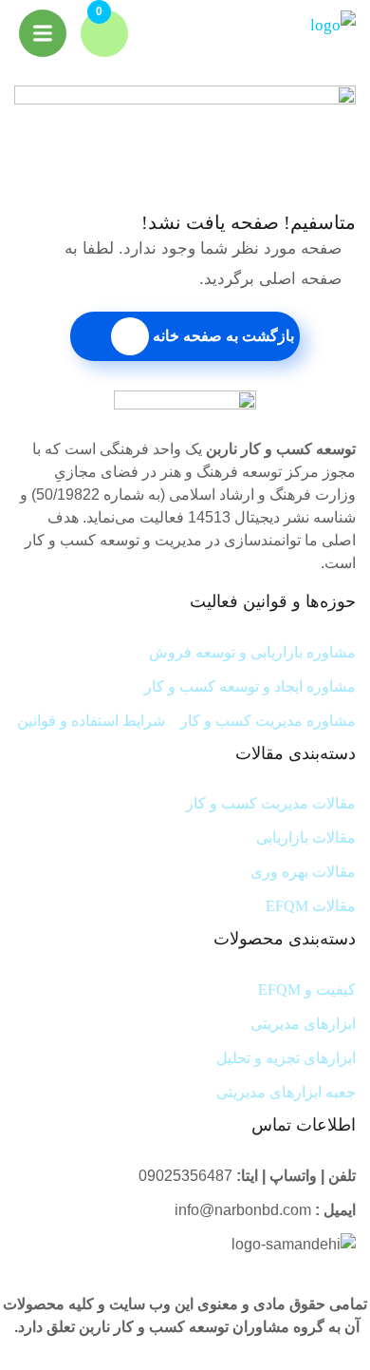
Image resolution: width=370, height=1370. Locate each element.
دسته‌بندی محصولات (284, 938)
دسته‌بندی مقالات (295, 753)
